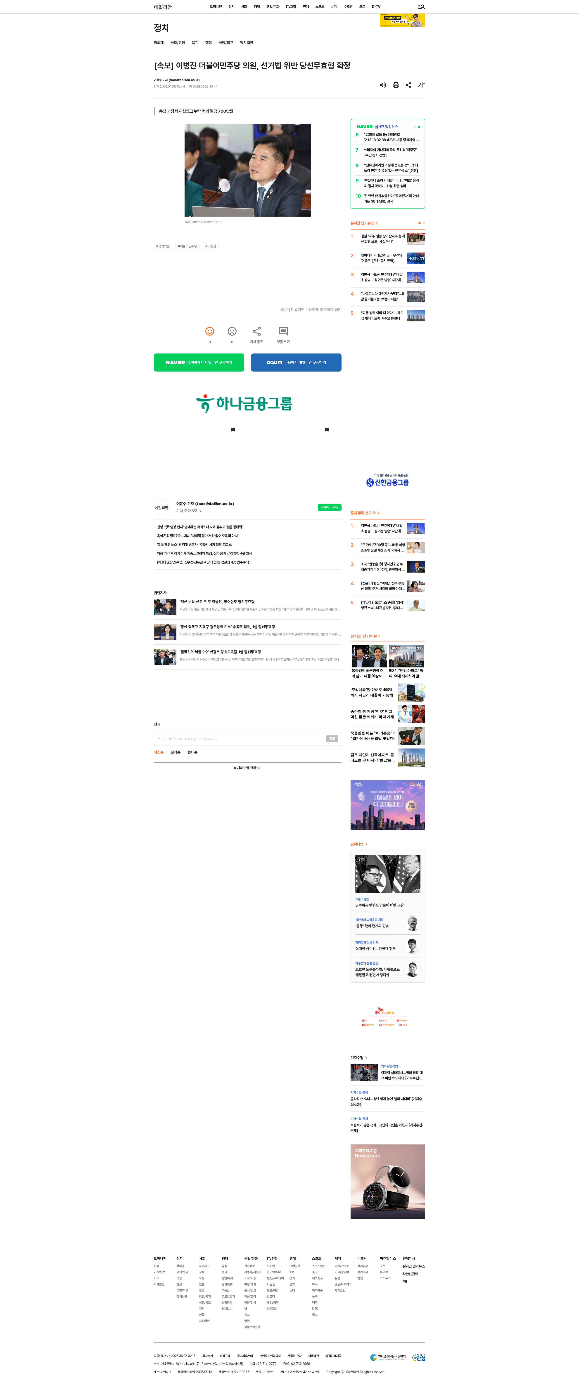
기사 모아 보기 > (189, 510)
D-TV (376, 6)
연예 (306, 6)
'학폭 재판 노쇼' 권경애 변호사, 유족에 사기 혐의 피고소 (194, 544)
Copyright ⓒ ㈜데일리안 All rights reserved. (355, 1372)
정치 (231, 6)
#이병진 (210, 246)
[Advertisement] (247, 696)
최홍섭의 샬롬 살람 (366, 963)
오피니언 (216, 6)
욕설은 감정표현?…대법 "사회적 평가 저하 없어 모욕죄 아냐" (198, 535)
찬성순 (176, 752)
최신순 (159, 752)
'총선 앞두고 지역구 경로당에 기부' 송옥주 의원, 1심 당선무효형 (227, 626)
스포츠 (320, 6)
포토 (362, 6)
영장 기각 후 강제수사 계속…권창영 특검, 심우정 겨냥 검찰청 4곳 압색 (204, 553)
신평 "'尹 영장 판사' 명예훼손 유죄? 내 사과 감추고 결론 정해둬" (200, 526)
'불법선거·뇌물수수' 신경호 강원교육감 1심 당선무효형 (220, 651)
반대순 (193, 752)
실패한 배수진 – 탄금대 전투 (375, 949)
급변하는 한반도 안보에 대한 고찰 (379, 905)
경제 (257, 6)
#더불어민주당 (187, 246)
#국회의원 (163, 246)
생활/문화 (272, 6)
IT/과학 (291, 6)
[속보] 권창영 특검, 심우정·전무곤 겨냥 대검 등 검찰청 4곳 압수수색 (203, 562)
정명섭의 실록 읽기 (366, 942)
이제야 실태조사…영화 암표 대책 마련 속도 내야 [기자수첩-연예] (402, 1078)
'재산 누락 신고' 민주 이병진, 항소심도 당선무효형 (217, 601)
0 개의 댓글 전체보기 (247, 767)
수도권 (348, 6)
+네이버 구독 (329, 507)
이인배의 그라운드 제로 (369, 919)
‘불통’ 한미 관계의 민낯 (372, 926)
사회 (244, 6)
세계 (334, 6)
